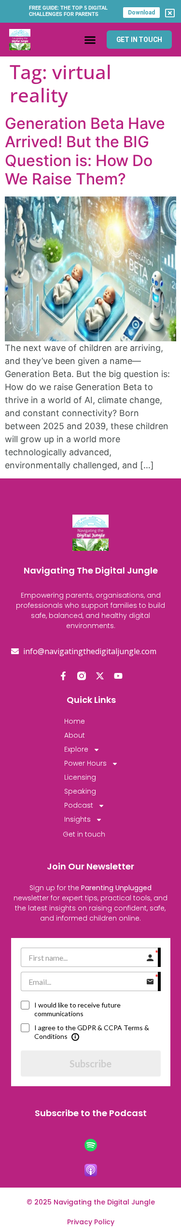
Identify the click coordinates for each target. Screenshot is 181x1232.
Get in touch (84, 834)
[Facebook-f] (63, 676)
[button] (90, 39)
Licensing (80, 777)
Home (74, 721)
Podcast (78, 805)
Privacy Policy (90, 1222)
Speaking (80, 791)
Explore (76, 749)
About (74, 735)
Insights (77, 819)
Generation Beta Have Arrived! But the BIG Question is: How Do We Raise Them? (85, 151)
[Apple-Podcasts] (90, 1170)
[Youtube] (118, 676)
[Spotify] (90, 1145)
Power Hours (85, 763)
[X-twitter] (100, 676)
